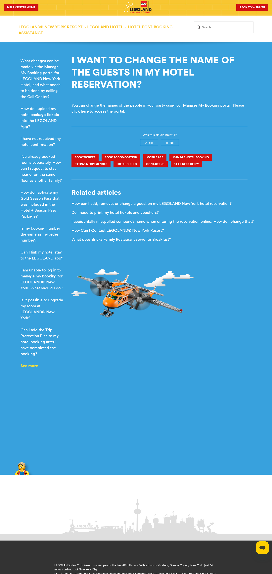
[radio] (149, 142)
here (85, 111)
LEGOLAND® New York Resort (50, 26)
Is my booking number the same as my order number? (40, 234)
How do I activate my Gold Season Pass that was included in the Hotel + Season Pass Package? (40, 204)
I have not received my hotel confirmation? (41, 141)
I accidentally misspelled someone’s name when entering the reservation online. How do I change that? (162, 221)
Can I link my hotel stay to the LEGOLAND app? (42, 255)
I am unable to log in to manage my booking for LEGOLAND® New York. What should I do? (42, 278)
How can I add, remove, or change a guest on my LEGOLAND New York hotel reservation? (151, 203)
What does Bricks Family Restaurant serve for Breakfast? (121, 239)
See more (29, 365)
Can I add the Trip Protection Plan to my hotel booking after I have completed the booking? (40, 341)
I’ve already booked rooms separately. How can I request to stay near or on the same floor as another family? (41, 168)
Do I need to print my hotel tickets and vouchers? (115, 212)
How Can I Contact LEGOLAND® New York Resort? (117, 230)
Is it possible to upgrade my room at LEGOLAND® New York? (42, 308)
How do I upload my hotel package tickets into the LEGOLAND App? (40, 117)
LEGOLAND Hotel (105, 26)
